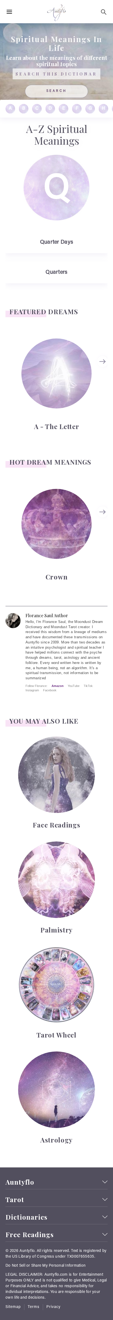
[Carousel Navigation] (103, 384)
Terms (33, 1307)
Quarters (56, 272)
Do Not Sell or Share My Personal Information (45, 1266)
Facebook (49, 690)
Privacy (53, 1307)
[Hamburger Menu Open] (9, 12)
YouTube (74, 685)
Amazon (58, 685)
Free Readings (29, 1234)
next (103, 361)
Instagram (32, 690)
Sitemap (13, 1307)
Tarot (14, 1199)
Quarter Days (56, 242)
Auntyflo (19, 1182)
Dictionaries (26, 1217)
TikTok (88, 685)
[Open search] (103, 12)
